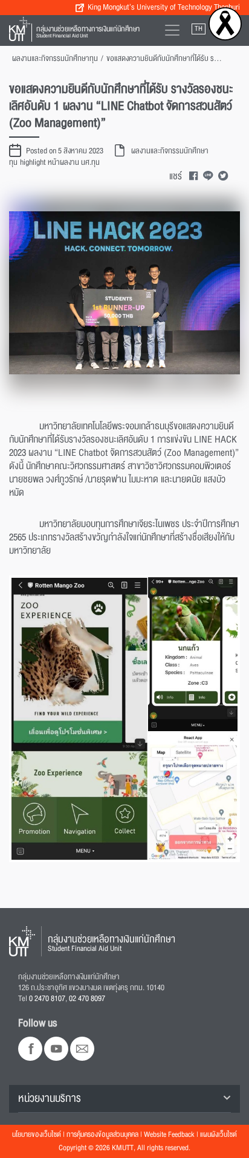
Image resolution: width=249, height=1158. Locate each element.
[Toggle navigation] (172, 30)
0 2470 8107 (47, 998)
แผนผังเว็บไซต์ (218, 1134)
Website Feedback (169, 1134)
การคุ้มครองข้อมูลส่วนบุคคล (102, 1134)
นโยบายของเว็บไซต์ (36, 1134)
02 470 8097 (87, 998)
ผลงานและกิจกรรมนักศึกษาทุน (55, 58)
